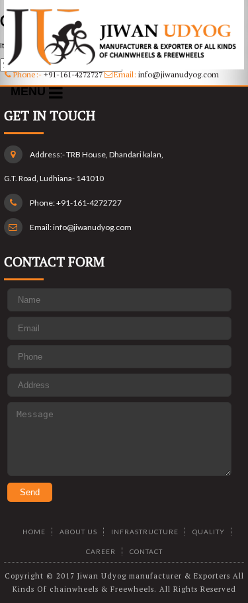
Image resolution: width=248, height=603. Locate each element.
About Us (78, 532)
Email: (165, 74)
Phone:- (57, 74)
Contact (146, 551)
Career (101, 551)
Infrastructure (145, 532)
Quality (208, 532)
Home (34, 532)
